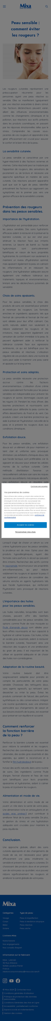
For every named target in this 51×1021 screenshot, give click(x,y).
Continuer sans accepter (39, 486)
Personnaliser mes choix (25, 532)
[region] (25, 510)
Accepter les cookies (25, 525)
